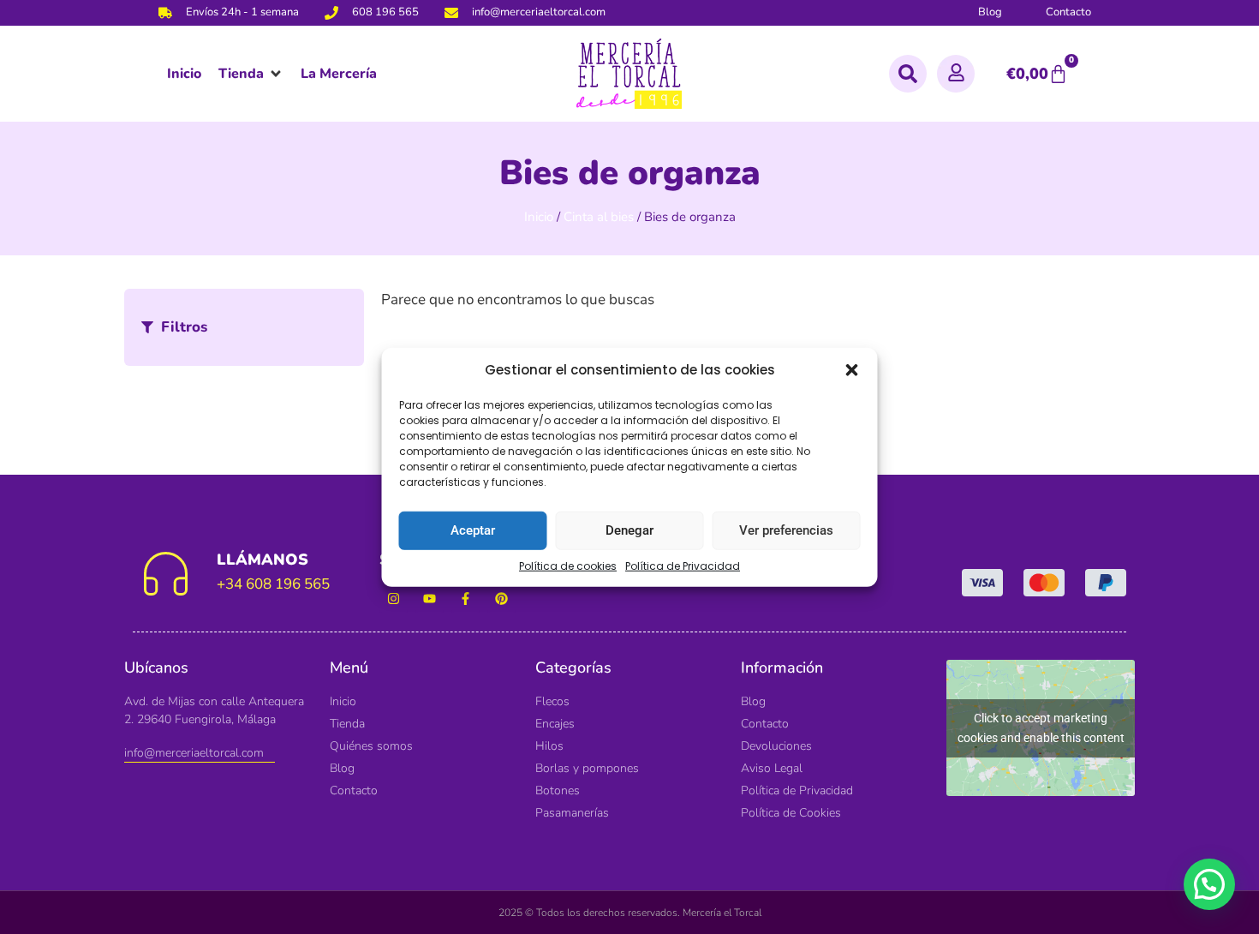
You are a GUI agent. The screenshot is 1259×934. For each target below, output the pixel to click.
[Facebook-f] (465, 598)
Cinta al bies (599, 216)
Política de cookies (568, 565)
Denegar (629, 530)
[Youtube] (429, 598)
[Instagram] (393, 598)
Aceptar (472, 530)
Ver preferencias (786, 530)
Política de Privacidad (682, 565)
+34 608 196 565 (273, 584)
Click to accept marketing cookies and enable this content (1041, 728)
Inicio (538, 216)
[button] (852, 370)
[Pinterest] (501, 598)
